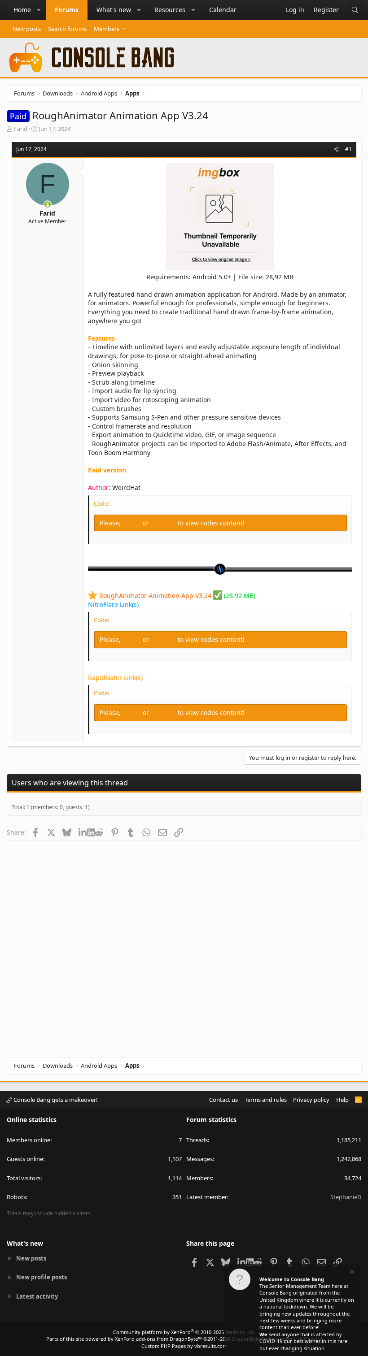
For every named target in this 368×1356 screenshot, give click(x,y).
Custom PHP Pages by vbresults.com (184, 1346)
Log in (133, 523)
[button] (39, 10)
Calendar (223, 9)
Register (164, 523)
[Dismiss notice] (351, 1273)
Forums (67, 9)
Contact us (223, 1100)
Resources (169, 9)
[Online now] (48, 204)
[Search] (355, 10)
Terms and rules (266, 1100)
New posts (27, 29)
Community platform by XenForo (184, 1332)
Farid (20, 129)
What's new (113, 9)
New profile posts (41, 1277)
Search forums (67, 29)
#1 (348, 149)
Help (342, 1100)
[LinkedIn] (83, 832)
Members (106, 29)
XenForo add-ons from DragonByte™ (158, 1338)
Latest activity (37, 1296)
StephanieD (345, 1197)
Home (22, 9)
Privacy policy (311, 1100)
